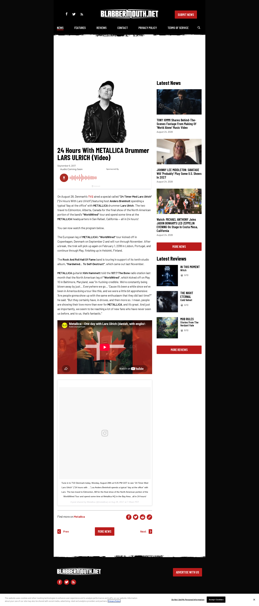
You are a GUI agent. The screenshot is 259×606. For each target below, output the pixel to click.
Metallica (79, 516)
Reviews (102, 28)
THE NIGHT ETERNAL (186, 295)
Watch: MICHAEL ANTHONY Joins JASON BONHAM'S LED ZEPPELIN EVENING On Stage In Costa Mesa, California (177, 225)
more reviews (179, 350)
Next (143, 531)
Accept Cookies (216, 599)
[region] (129, 600)
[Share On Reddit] (142, 517)
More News (104, 531)
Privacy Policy (147, 28)
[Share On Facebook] (128, 517)
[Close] (254, 599)
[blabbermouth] (129, 17)
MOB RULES (187, 319)
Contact (122, 28)
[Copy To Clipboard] (149, 517)
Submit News (186, 14)
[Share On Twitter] (135, 517)
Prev (66, 531)
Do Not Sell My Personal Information (187, 599)
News (60, 28)
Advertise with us (187, 572)
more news (179, 246)
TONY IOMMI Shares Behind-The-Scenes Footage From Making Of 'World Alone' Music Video (176, 124)
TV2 (90, 196)
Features (80, 28)
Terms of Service (178, 28)
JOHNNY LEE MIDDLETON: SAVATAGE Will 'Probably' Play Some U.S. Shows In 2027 (179, 173)
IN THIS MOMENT (190, 267)
